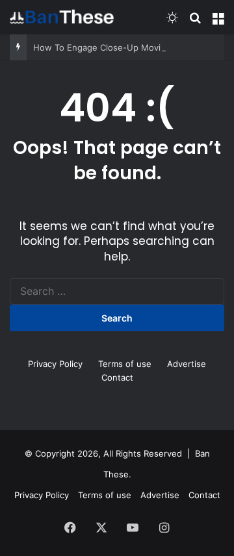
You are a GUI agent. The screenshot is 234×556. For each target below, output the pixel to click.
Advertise (186, 364)
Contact (117, 377)
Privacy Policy (55, 364)
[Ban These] (62, 17)
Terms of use (124, 364)
